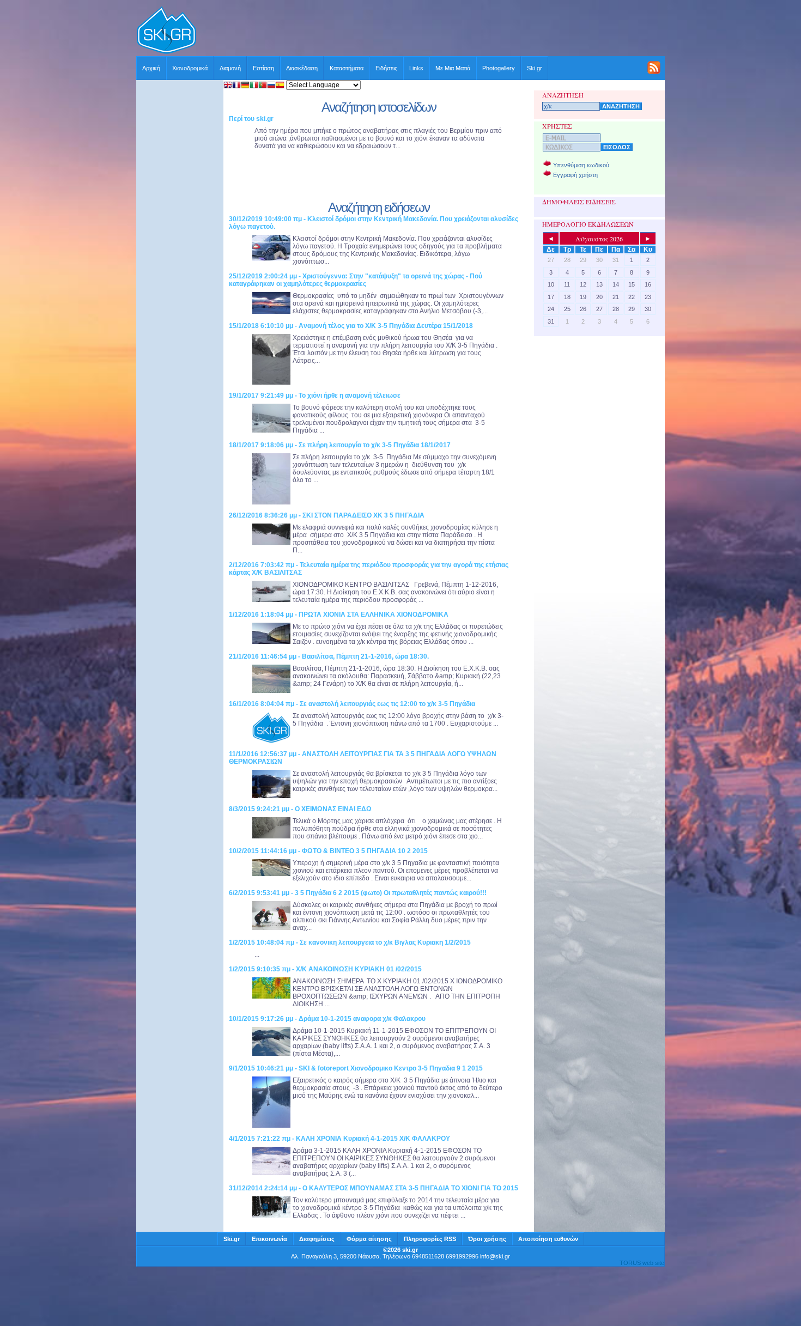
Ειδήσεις (386, 68)
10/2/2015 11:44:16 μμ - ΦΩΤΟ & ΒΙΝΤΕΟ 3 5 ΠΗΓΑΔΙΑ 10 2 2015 (328, 851)
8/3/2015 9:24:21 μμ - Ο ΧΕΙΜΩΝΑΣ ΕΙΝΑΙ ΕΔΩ (300, 809)
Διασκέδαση (302, 68)
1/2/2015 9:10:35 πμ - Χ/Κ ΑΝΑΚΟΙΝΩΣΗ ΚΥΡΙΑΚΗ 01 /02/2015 (325, 969)
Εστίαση (263, 68)
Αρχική (151, 68)
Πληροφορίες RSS (430, 1239)
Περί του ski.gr (251, 119)
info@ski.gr (495, 1256)
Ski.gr (534, 68)
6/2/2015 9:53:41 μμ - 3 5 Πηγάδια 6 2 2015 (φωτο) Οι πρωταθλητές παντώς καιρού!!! (358, 893)
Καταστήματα (346, 68)
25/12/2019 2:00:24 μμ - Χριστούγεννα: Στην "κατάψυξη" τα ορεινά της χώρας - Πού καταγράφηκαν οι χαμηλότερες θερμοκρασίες (355, 280)
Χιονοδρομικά (190, 68)
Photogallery (498, 68)
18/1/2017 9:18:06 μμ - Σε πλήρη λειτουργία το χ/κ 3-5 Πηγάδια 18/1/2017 (340, 445)
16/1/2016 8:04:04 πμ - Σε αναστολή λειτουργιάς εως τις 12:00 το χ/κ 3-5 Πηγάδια (352, 704)
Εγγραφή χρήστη (575, 175)
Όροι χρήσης (487, 1239)
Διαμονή (230, 68)
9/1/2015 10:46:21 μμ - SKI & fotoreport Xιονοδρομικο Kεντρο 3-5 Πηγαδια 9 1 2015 (356, 1068)
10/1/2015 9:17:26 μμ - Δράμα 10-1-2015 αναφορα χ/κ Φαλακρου (327, 1019)
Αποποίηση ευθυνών (548, 1239)
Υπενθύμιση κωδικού (581, 165)
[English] (227, 86)
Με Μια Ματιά (452, 68)
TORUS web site (642, 1263)
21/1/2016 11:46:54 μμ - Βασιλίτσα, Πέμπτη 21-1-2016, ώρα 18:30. (329, 656)
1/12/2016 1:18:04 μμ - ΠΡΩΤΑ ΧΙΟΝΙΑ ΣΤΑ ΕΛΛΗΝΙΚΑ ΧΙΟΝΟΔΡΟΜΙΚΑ (338, 614)
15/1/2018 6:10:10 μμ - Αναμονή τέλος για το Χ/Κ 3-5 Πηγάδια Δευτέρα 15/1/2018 (351, 326)
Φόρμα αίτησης (369, 1239)
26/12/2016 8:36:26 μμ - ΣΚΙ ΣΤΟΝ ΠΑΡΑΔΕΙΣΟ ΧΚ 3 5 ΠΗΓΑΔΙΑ (326, 515)
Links (416, 68)
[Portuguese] (262, 86)
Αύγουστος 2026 (599, 238)
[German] (245, 86)
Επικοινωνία (269, 1239)
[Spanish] (280, 86)
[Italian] (254, 86)
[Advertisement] (431, 31)
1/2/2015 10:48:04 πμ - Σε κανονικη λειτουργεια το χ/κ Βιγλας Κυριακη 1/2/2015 (350, 942)
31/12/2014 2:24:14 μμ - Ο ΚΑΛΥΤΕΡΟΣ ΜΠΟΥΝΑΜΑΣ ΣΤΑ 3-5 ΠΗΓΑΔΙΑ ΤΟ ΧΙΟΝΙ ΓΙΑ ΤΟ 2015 (373, 1188)
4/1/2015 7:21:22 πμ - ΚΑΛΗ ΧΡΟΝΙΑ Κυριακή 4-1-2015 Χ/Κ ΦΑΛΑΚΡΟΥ (339, 1138)
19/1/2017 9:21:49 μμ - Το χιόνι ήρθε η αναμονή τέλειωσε (314, 395)
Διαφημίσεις (317, 1239)
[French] (236, 86)
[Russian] (271, 86)
